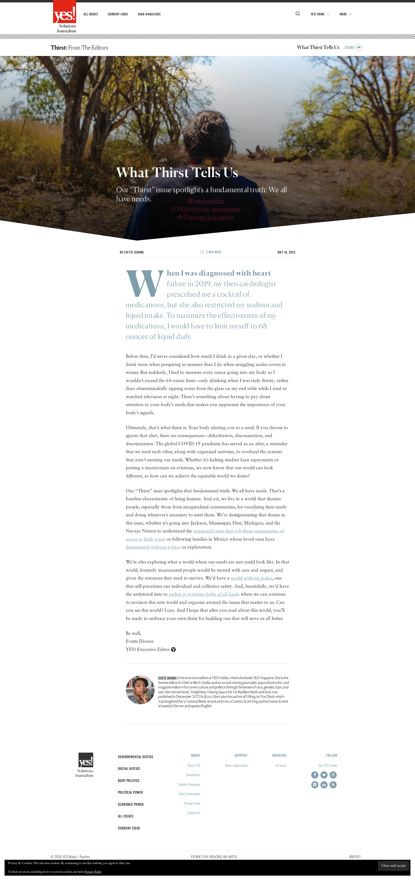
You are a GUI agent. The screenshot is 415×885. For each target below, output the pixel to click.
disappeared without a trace (153, 547)
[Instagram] (333, 775)
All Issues (91, 14)
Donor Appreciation (236, 765)
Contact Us (193, 812)
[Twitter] (324, 775)
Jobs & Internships (189, 793)
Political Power (130, 792)
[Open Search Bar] (298, 13)
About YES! (193, 765)
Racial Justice (129, 768)
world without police (251, 578)
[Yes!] (64, 16)
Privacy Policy (192, 803)
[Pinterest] (314, 784)
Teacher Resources (189, 784)
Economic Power (131, 804)
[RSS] (333, 784)
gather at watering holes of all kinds (204, 594)
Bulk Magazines (149, 14)
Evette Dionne (134, 252)
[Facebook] (314, 775)
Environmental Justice (135, 756)
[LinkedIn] (324, 784)
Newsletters (193, 774)
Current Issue (118, 14)
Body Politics (129, 780)
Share (350, 47)
